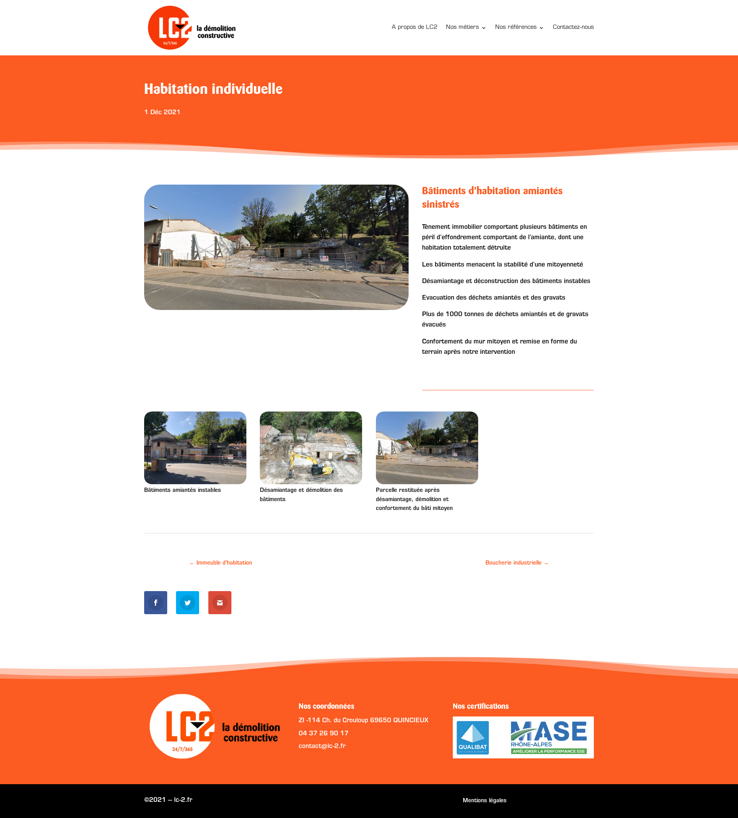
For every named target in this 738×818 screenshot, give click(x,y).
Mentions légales (485, 801)
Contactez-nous (573, 27)
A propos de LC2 (414, 27)
